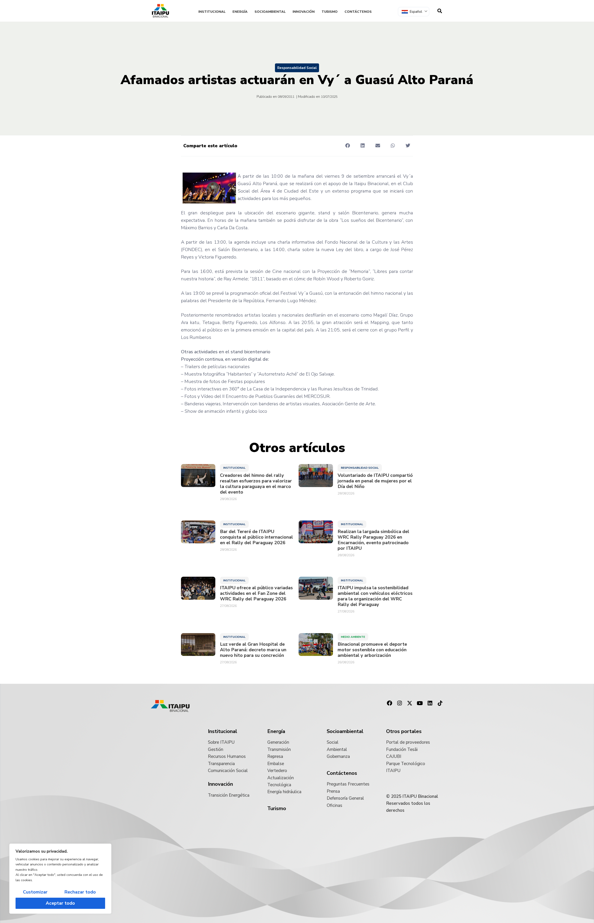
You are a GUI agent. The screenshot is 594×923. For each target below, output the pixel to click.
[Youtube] (419, 703)
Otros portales (404, 731)
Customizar (35, 892)
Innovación (304, 12)
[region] (60, 879)
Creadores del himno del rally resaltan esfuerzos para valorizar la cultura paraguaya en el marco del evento (256, 484)
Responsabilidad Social (297, 67)
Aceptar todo (60, 903)
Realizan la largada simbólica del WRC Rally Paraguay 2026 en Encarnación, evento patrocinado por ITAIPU (373, 540)
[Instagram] (399, 703)
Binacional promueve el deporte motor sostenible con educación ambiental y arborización (372, 650)
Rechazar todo (80, 892)
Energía (240, 12)
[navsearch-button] (439, 11)
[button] (347, 145)
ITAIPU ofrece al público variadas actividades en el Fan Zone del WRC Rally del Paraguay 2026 (256, 593)
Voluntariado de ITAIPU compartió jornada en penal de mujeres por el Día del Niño (375, 481)
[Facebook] (389, 703)
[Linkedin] (430, 703)
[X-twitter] (410, 703)
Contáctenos (358, 12)
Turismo (330, 12)
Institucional (212, 12)
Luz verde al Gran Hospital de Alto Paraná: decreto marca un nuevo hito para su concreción (253, 650)
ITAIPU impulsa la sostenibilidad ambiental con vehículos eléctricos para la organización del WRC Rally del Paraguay (375, 596)
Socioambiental (270, 12)
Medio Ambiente (353, 637)
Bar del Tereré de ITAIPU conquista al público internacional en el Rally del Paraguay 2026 (256, 537)
